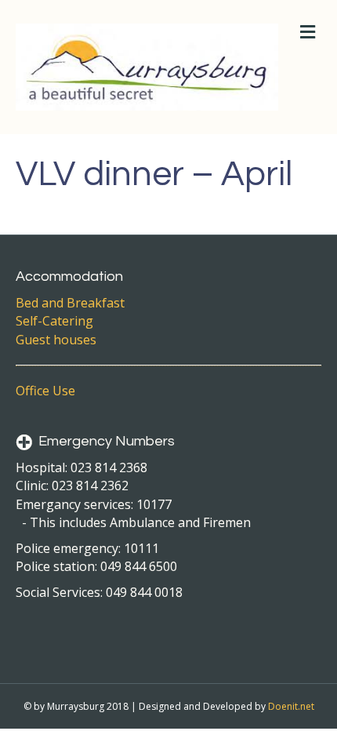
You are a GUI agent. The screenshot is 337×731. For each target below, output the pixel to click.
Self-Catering (54, 320)
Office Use (45, 390)
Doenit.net (291, 706)
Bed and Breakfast (70, 302)
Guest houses (56, 339)
